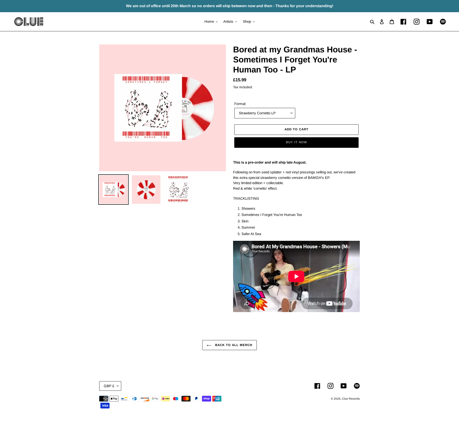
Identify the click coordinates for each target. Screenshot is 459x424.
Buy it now (296, 142)
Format (240, 104)
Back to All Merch (233, 345)
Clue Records (351, 398)
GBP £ (109, 386)
